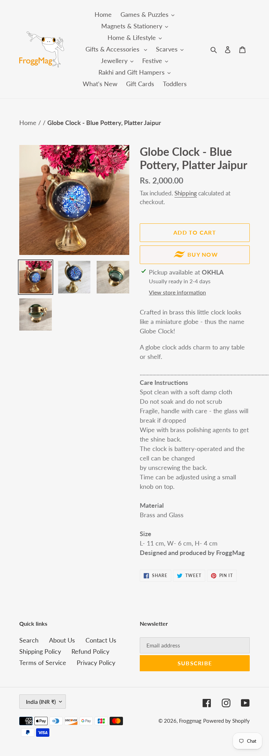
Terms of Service (42, 662)
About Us (62, 640)
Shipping (185, 193)
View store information (177, 292)
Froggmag (190, 720)
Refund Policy (90, 651)
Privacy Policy (96, 662)
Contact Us (100, 640)
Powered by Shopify (226, 720)
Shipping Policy (40, 651)
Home (28, 122)
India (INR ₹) (41, 701)
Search (29, 640)
